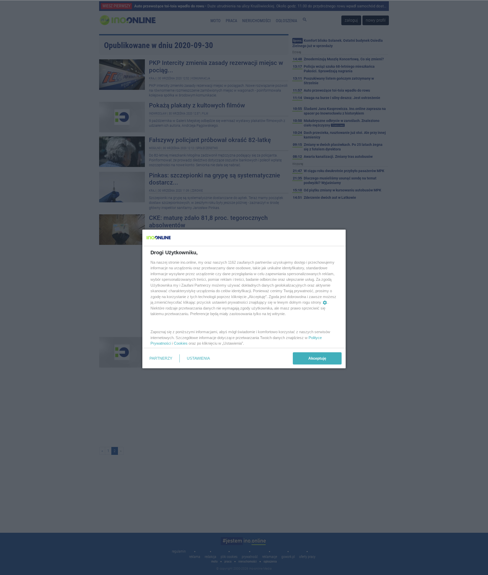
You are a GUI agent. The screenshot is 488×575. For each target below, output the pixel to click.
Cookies (181, 343)
